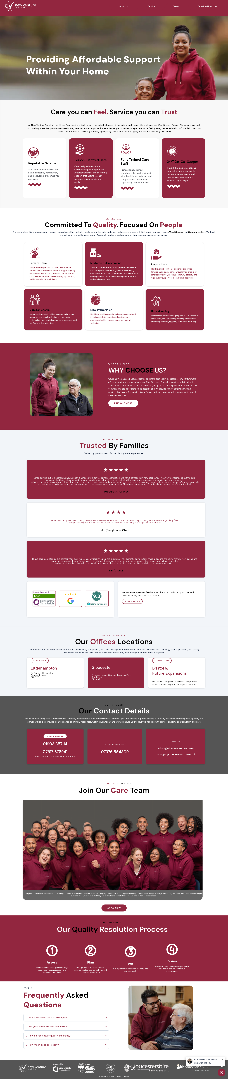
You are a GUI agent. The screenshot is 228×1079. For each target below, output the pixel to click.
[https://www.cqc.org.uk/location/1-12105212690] (44, 599)
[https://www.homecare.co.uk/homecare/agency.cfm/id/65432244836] (97, 599)
